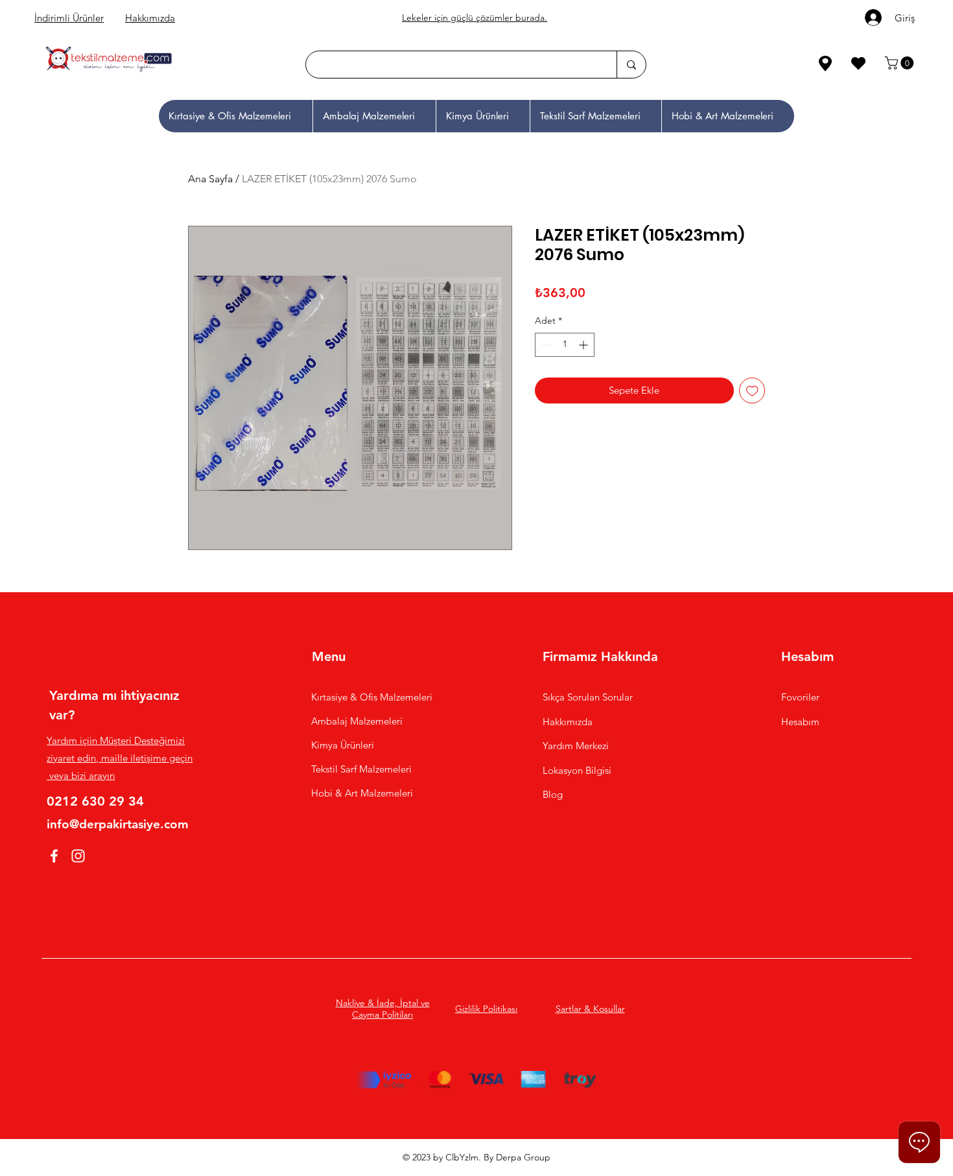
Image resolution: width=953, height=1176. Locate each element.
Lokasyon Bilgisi (578, 770)
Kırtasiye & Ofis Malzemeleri (371, 697)
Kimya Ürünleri (342, 745)
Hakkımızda (150, 18)
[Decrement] (545, 344)
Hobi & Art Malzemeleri (362, 793)
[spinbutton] (564, 344)
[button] (901, 62)
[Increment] (584, 344)
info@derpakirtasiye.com (118, 824)
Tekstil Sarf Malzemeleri (361, 769)
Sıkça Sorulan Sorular (588, 697)
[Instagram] (78, 856)
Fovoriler (800, 697)
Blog (553, 794)
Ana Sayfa (210, 179)
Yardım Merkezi (576, 745)
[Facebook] (54, 856)
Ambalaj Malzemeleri (357, 721)
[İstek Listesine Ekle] (752, 391)
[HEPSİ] (145, 63)
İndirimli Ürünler (69, 18)
